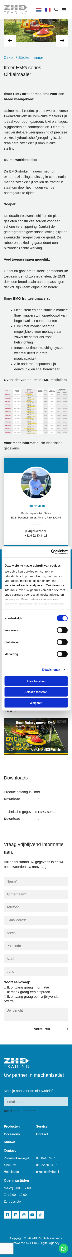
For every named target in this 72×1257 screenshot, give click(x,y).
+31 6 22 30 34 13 (36, 535)
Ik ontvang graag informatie (28, 987)
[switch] (62, 630)
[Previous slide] (10, 41)
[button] (63, 9)
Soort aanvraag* (17, 982)
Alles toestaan (36, 681)
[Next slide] (62, 41)
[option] (48, 10)
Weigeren (36, 702)
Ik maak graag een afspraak (28, 992)
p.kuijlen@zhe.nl (35, 531)
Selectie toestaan (36, 692)
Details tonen (51, 669)
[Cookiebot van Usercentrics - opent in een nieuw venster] (51, 551)
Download (12, 799)
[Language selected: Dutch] (45, 9)
